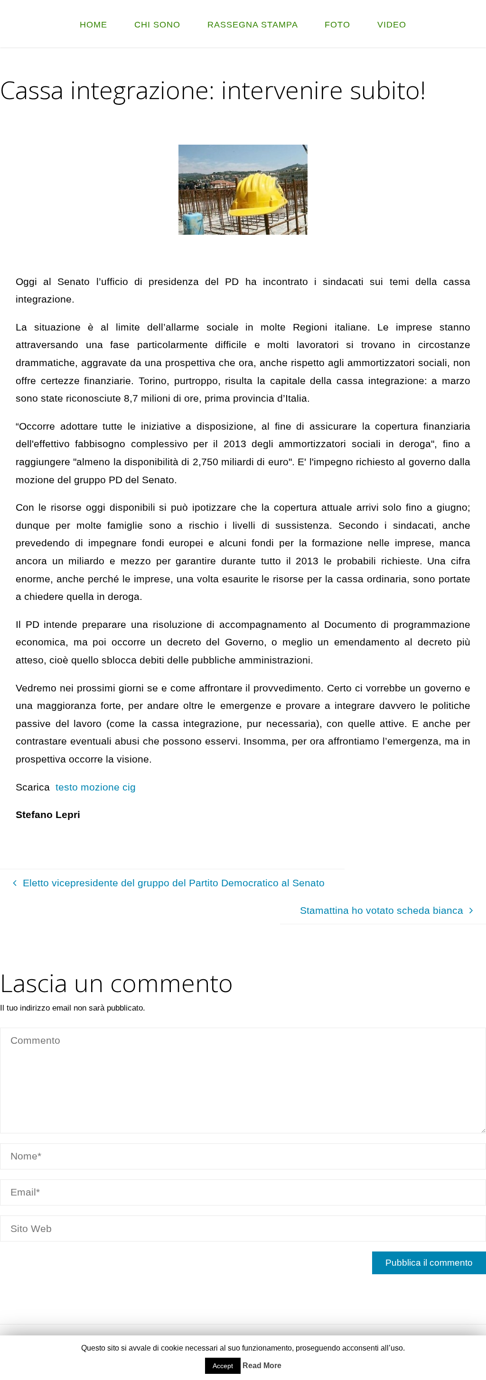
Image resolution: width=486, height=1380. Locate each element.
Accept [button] (223, 1366)
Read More (262, 1366)
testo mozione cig (94, 787)
